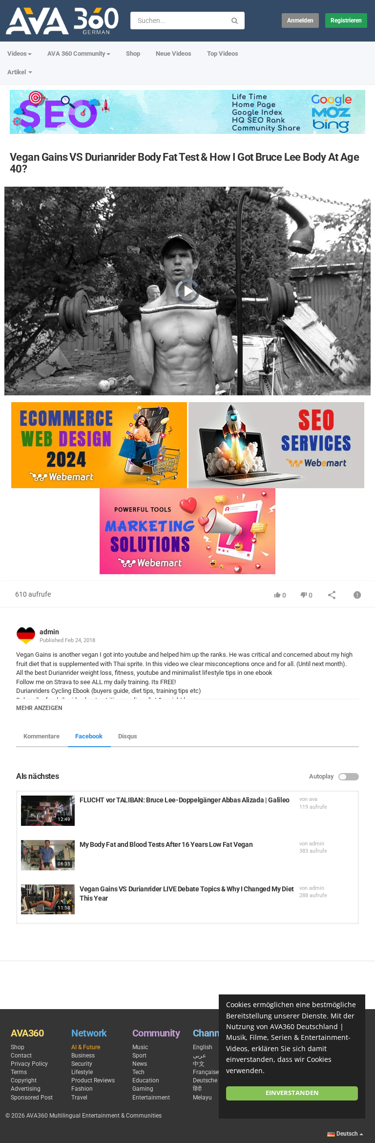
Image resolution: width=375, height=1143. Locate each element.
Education (145, 1080)
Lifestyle (82, 1072)
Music (140, 1047)
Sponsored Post (32, 1097)
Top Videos (222, 53)
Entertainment (151, 1097)
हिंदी (197, 1088)
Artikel (17, 72)
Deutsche (205, 1080)
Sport (139, 1055)
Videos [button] (17, 53)
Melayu (202, 1097)
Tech (138, 1072)
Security (81, 1063)
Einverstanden (292, 1093)
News (139, 1063)
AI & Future (85, 1047)
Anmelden (300, 20)
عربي (199, 1055)
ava (313, 799)
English (202, 1047)
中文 (199, 1063)
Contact (21, 1055)
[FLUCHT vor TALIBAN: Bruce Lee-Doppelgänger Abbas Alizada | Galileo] (48, 811)
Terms (19, 1072)
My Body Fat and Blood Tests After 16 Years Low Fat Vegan (166, 844)
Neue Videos (173, 53)
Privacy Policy (29, 1063)
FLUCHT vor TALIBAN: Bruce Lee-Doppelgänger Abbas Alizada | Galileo (185, 800)
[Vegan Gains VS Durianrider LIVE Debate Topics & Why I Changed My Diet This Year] (48, 899)
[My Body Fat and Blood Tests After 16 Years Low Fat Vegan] (48, 855)
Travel (79, 1097)
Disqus (127, 736)
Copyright (24, 1080)
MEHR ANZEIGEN (39, 708)
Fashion (82, 1088)
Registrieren (346, 20)
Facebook (89, 736)
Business (83, 1055)
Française (206, 1072)
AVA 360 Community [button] (76, 53)
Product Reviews (93, 1080)
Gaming (142, 1088)
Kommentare (41, 736)
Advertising (26, 1088)
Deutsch (347, 1133)
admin (49, 632)
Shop (133, 53)
